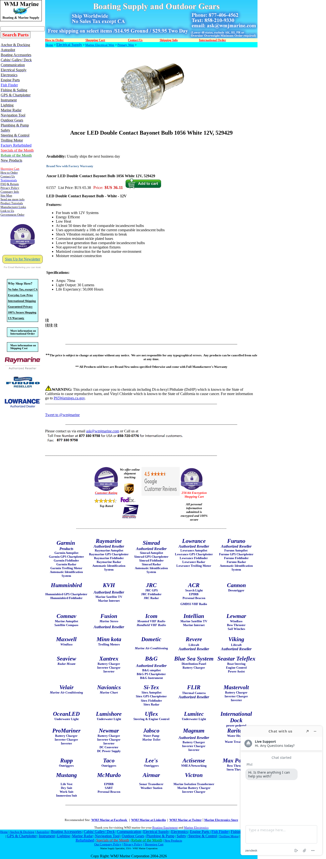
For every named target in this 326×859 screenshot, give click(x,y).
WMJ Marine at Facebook (109, 820)
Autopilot (42, 832)
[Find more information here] (281, 790)
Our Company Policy (107, 844)
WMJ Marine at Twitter (185, 820)
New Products (173, 840)
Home (49, 45)
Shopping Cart (154, 844)
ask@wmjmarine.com (102, 431)
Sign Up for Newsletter (22, 259)
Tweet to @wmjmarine (62, 415)
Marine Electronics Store (221, 820)
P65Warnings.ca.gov (69, 398)
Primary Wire (125, 45)
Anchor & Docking (22, 832)
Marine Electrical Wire (99, 45)
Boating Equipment (165, 827)
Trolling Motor (229, 836)
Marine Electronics (196, 827)
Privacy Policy (133, 844)
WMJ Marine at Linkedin (148, 820)
